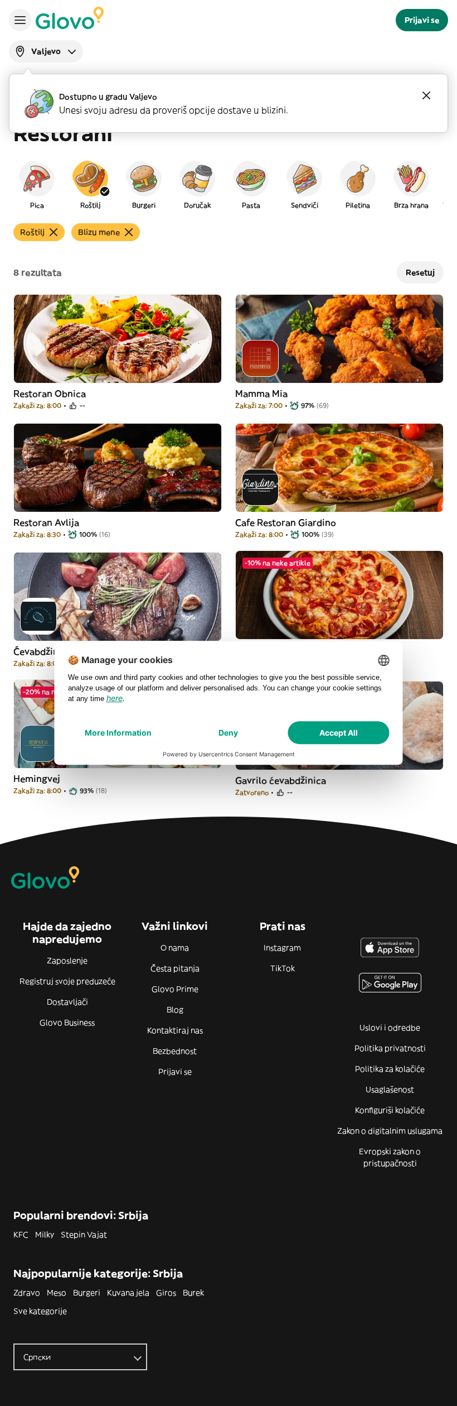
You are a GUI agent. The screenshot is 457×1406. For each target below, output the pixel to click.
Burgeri (86, 1293)
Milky (44, 1235)
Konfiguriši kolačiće (390, 1110)
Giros (166, 1293)
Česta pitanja (175, 968)
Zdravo (26, 1293)
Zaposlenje (67, 961)
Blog (175, 1010)
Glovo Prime (175, 989)
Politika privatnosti (390, 1048)
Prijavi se (175, 1072)
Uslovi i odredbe (389, 1028)
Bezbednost (175, 1051)
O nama (175, 948)
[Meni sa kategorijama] (20, 20)
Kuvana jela (128, 1293)
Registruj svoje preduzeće (67, 981)
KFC (20, 1235)
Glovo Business (67, 1023)
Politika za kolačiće (390, 1069)
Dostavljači (67, 1002)
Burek (193, 1293)
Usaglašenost (390, 1090)
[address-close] (426, 95)
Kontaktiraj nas (175, 1030)
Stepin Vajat (84, 1235)
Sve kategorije (40, 1311)
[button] (36, 184)
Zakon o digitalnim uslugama (390, 1131)
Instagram (282, 948)
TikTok (282, 968)
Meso (56, 1293)
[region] (228, 184)
